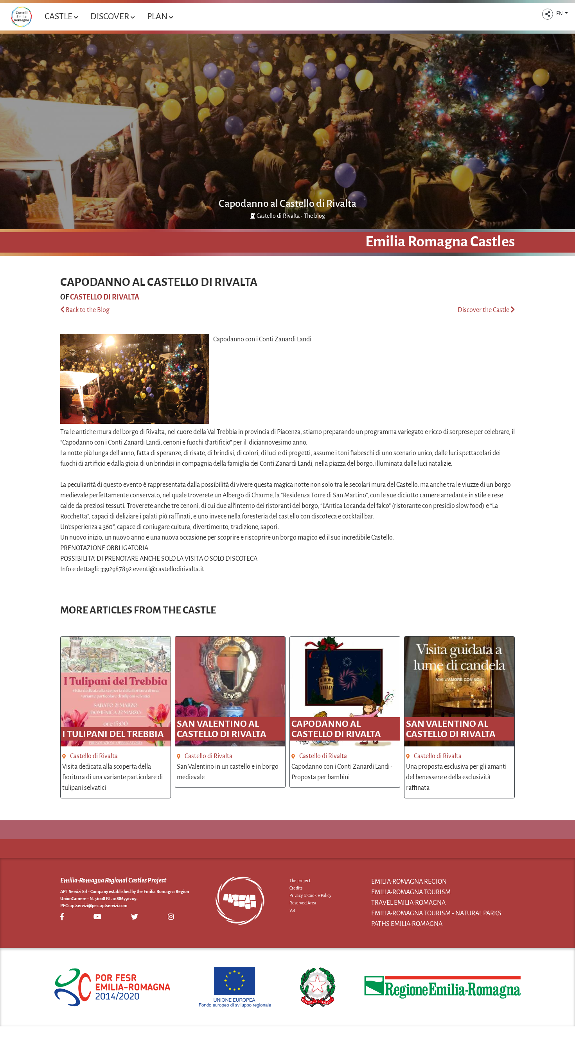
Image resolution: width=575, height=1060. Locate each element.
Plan (158, 16)
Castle (59, 16)
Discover (110, 16)
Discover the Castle (484, 310)
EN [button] (560, 13)
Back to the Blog (87, 310)
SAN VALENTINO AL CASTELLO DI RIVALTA (221, 729)
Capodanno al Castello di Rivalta (287, 203)
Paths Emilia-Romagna (406, 923)
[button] (547, 14)
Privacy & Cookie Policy (310, 895)
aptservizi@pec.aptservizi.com (99, 905)
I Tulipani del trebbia (113, 734)
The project (300, 880)
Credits (295, 888)
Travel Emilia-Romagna (408, 902)
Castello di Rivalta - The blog (291, 216)
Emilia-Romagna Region (409, 881)
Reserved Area (302, 902)
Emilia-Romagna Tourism (411, 892)
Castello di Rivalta (104, 297)
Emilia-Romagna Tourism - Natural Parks (436, 913)
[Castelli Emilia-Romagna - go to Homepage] (21, 16)
